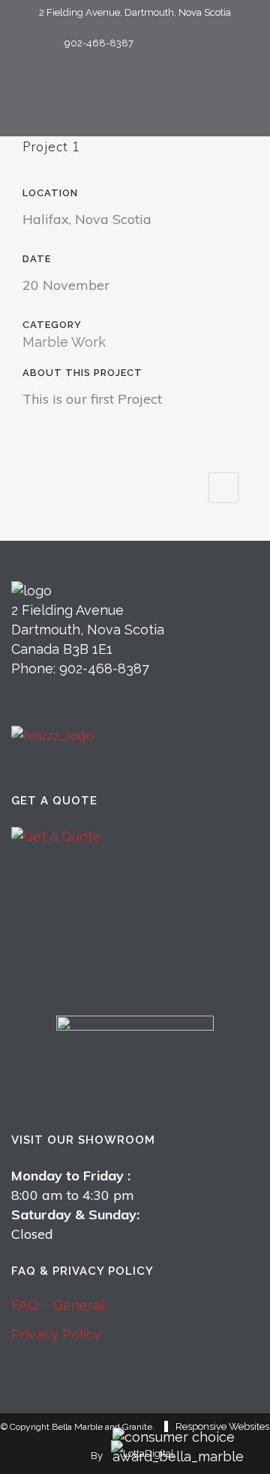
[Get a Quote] (135, 899)
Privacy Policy (56, 1334)
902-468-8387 (99, 43)
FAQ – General (57, 1305)
